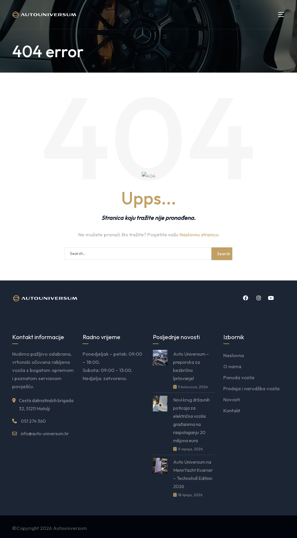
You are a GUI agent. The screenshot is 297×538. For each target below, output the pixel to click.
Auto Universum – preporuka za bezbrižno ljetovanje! (191, 366)
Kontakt (231, 410)
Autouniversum (70, 528)
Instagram (257, 298)
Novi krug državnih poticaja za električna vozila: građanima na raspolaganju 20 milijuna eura (191, 420)
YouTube (270, 298)
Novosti (231, 399)
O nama (232, 366)
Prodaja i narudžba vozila (251, 388)
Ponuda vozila (238, 377)
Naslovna (233, 355)
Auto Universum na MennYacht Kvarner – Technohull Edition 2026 (193, 474)
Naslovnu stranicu (199, 234)
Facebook (244, 298)
